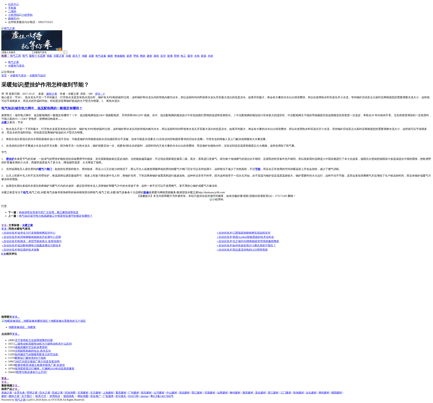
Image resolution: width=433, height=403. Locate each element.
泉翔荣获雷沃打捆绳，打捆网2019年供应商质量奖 (44, 368)
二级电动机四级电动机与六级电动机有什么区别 (43, 343)
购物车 (12, 18)
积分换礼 (121, 396)
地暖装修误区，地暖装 (22, 327)
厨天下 (76, 55)
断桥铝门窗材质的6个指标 (30, 357)
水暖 (68, 55)
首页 (4, 75)
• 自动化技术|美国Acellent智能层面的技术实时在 (245, 237)
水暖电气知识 (37, 75)
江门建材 (285, 392)
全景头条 (19, 392)
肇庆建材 (247, 392)
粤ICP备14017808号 (162, 396)
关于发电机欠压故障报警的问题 (34, 340)
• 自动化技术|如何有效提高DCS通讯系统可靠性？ (246, 245)
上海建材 (108, 392)
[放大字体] (2, 93)
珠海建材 (298, 392)
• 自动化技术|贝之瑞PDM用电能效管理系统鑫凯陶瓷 (248, 241)
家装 (203, 55)
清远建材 (184, 392)
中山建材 (171, 392)
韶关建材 (146, 392)
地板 (49, 55)
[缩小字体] (6, 93)
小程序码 (13, 15)
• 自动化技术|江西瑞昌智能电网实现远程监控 (243, 232)
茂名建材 (260, 392)
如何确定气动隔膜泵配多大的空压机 (36, 354)
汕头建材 (311, 392)
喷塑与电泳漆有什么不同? (31, 372)
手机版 (12, 7)
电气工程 (15, 55)
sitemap (144, 396)
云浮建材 (159, 392)
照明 (176, 55)
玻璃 (170, 55)
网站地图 (82, 396)
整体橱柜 (119, 55)
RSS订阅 (133, 396)
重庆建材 (121, 392)
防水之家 (44, 392)
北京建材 (95, 392)
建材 (149, 55)
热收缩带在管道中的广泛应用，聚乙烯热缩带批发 (48, 212)
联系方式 (40, 396)
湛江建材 (273, 392)
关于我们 (26, 396)
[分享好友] (8, 72)
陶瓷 (142, 55)
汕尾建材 (222, 392)
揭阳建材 (336, 392)
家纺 (156, 55)
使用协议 (54, 396)
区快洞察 (70, 392)
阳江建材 (197, 392)
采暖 (91, 55)
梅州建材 (235, 392)
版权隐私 (68, 396)
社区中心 (13, 4)
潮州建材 (323, 392)
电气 (25, 55)
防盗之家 (57, 392)
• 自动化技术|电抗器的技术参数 (20, 249)
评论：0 (100, 93)
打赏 (4, 206)
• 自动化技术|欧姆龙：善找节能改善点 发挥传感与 (32, 241)
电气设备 (100, 55)
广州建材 (133, 392)
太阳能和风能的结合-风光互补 (33, 350)
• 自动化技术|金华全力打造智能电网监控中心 (28, 232)
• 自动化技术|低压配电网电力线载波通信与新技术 (31, 245)
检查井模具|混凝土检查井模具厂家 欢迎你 (40, 365)
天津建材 (82, 392)
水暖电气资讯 (18, 75)
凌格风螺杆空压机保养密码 (31, 347)
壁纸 (136, 55)
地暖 (84, 55)
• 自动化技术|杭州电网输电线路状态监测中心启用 (31, 237)
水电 (197, 55)
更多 (5, 225)
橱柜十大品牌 (37, 55)
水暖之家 (58, 55)
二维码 (12, 11)
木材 (210, 55)
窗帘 (190, 55)
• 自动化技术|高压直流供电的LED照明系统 (242, 249)
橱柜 (110, 55)
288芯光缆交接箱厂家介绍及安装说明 (37, 361)
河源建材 (209, 392)
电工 (183, 55)
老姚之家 (6, 392)
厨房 (129, 55)
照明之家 (32, 392)
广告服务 (108, 396)
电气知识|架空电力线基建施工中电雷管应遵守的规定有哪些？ (56, 215)
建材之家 (51, 93)
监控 (163, 55)
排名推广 (95, 396)
